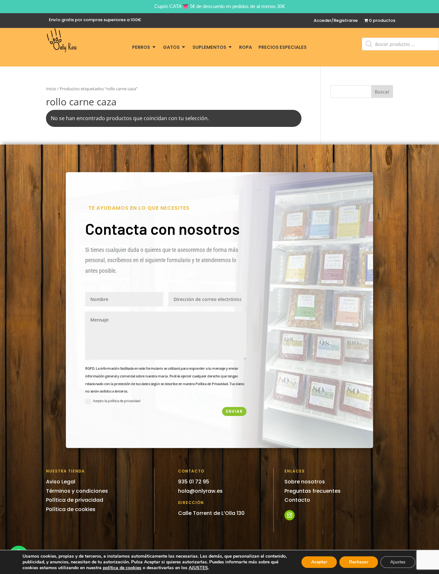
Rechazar (358, 562)
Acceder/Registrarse (336, 20)
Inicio (51, 89)
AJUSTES (198, 568)
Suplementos (209, 47)
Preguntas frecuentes (312, 491)
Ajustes (398, 562)
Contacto (297, 500)
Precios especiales (282, 47)
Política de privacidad (74, 500)
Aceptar (319, 562)
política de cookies (122, 568)
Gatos (171, 47)
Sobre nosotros (304, 481)
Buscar (382, 92)
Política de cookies (70, 509)
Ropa (245, 47)
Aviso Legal (60, 481)
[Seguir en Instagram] (289, 515)
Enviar (234, 411)
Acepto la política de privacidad (116, 400)
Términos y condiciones (77, 491)
